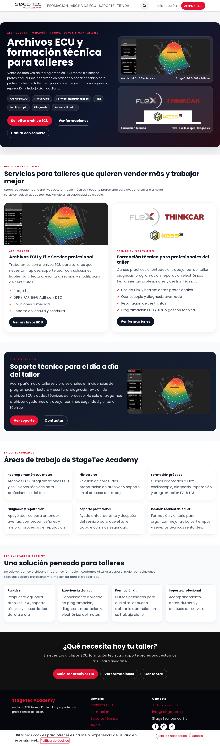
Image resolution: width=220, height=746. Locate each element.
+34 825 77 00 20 (166, 705)
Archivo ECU (193, 6)
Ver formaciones (73, 120)
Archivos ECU (101, 705)
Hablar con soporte (28, 133)
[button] (144, 5)
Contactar (54, 420)
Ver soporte (24, 420)
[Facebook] (155, 726)
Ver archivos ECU (28, 322)
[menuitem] (57, 6)
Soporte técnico (104, 718)
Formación (99, 711)
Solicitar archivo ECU (29, 120)
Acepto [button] (197, 736)
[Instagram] (163, 726)
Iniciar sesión (166, 5)
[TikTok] (172, 726)
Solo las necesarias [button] (172, 736)
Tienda (96, 725)
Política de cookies (55, 741)
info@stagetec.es (167, 711)
